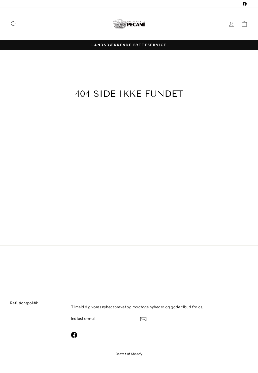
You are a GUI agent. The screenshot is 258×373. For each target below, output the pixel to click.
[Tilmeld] (143, 319)
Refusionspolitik (24, 302)
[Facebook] (74, 335)
